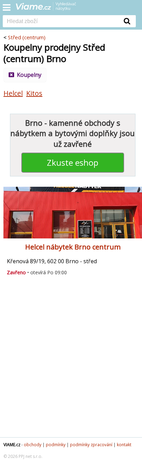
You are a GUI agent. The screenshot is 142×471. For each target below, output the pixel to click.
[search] (60, 22)
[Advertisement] (71, 359)
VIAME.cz (11, 445)
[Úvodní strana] (50, 8)
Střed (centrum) (26, 37)
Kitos (34, 93)
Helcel (13, 93)
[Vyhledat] (127, 21)
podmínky (55, 445)
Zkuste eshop (72, 162)
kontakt (124, 445)
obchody (32, 445)
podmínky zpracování (91, 445)
